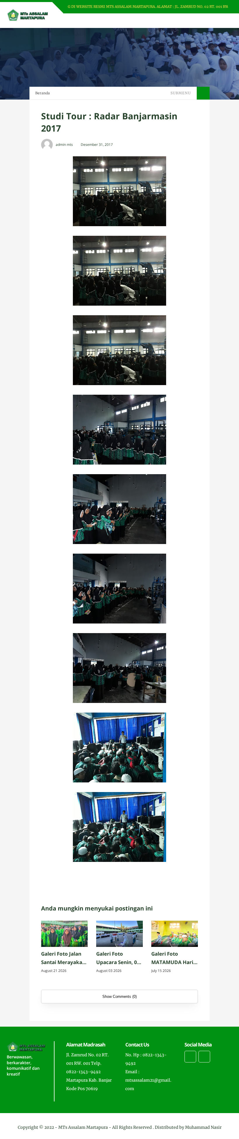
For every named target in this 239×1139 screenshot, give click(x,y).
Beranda (42, 93)
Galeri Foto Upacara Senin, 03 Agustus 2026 (118, 958)
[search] (208, 21)
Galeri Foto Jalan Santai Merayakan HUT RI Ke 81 (63, 958)
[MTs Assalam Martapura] (27, 14)
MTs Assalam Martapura (83, 1127)
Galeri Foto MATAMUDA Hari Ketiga (172, 958)
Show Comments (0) (119, 996)
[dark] (218, 20)
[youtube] (204, 1056)
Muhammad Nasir (203, 1127)
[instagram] (190, 1056)
